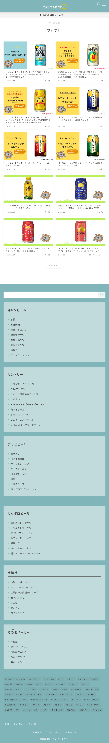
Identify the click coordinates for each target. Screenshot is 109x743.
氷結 (13, 319)
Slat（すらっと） (20, 474)
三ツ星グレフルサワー (22, 528)
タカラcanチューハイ (22, 587)
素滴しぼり (16, 662)
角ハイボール (18, 409)
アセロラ (61, 685)
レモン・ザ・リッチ (21, 538)
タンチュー (16, 608)
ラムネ (69, 705)
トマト (9, 695)
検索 (101, 294)
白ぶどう (72, 710)
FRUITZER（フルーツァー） (26, 489)
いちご (9, 679)
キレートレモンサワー (22, 548)
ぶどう (95, 679)
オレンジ (74, 685)
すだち (71, 679)
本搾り (14, 350)
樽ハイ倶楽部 (18, 459)
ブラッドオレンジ (60, 700)
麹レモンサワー (19, 345)
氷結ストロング (19, 330)
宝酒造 (13, 572)
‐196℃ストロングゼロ (22, 384)
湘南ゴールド (57, 710)
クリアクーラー (19, 484)
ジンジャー (77, 690)
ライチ (48, 705)
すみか (14, 603)
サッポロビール (19, 513)
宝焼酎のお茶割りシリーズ (24, 592)
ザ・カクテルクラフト (22, 469)
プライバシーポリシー (53, 732)
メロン (37, 705)
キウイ (86, 685)
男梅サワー (16, 543)
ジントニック (92, 690)
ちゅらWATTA (18, 657)
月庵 (13, 479)
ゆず (39, 685)
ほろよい (15, 399)
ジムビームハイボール (22, 420)
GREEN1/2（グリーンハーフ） (27, 425)
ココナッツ (31, 690)
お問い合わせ (71, 732)
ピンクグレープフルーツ (16, 700)
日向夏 (9, 710)
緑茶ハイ (85, 710)
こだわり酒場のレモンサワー (26, 394)
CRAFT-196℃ (18, 389)
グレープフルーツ (13, 690)
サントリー (15, 374)
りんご (49, 685)
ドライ (20, 695)
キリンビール (17, 310)
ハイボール (51, 695)
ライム (58, 705)
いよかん (21, 679)
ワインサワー (94, 705)
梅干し (27, 710)
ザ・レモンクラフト (21, 464)
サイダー (45, 690)
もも (30, 685)
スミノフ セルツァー (21, 355)
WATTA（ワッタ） (20, 647)
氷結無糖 (15, 324)
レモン (80, 705)
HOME (6, 724)
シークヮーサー (60, 690)
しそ (61, 679)
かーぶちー (34, 679)
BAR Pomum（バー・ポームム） (28, 404)
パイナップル (67, 695)
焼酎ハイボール (19, 582)
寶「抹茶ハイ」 (19, 613)
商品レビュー (19, 724)
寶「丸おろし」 (19, 597)
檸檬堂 (14, 641)
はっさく (83, 679)
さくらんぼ (49, 679)
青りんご (97, 710)
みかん (20, 685)
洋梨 (44, 710)
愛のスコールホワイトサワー (26, 553)
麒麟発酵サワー (19, 340)
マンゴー (25, 705)
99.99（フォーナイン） (23, 533)
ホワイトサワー (91, 700)
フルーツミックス (39, 700)
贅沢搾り (15, 453)
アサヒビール (17, 444)
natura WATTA (18, 652)
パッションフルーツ (86, 695)
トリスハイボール (20, 414)
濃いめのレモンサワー (22, 523)
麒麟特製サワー (19, 335)
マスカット (11, 705)
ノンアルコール (34, 695)
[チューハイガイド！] (54, 7)
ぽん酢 (9, 685)
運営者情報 (37, 732)
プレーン (76, 700)
